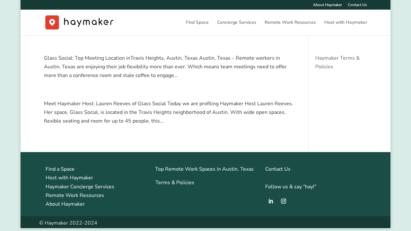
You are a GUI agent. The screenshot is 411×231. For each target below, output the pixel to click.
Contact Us (357, 5)
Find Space (197, 22)
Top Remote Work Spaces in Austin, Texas (204, 169)
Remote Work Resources (290, 22)
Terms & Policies (174, 182)
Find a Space (60, 169)
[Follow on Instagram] (283, 201)
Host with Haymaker (345, 22)
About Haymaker (327, 5)
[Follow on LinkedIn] (271, 201)
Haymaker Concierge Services (80, 186)
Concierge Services (236, 22)
